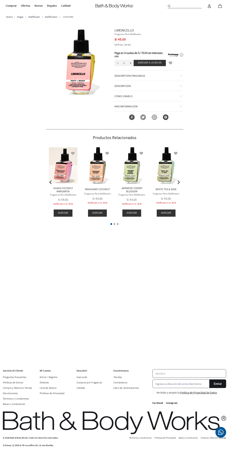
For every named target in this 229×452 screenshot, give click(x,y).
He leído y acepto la (187, 392)
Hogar (20, 16)
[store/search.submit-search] (169, 6)
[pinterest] (166, 117)
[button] (80, 62)
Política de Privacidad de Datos (198, 392)
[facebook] (132, 117)
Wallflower (34, 16)
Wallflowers (51, 16)
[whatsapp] (154, 117)
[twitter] (143, 117)
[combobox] (185, 6)
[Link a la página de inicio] (9, 17)
